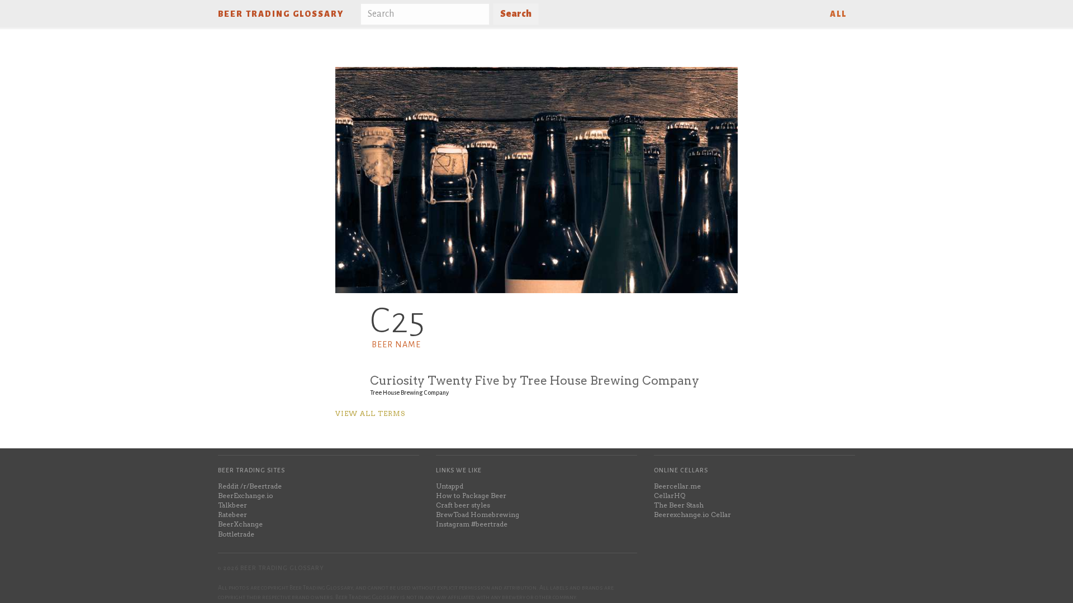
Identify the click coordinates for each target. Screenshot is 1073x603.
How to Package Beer (471, 495)
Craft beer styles (463, 505)
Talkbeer (232, 505)
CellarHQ (669, 495)
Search (515, 14)
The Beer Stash (679, 505)
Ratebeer (232, 514)
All (838, 13)
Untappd (449, 486)
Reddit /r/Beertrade (250, 486)
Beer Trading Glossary (281, 13)
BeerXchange (240, 524)
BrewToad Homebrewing (477, 514)
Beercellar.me (677, 486)
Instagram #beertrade (471, 524)
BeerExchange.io (245, 495)
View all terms (370, 413)
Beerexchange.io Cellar (692, 514)
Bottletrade (236, 534)
